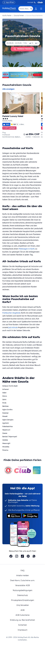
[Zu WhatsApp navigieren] (34, 556)
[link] (35, 8)
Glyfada (5, 440)
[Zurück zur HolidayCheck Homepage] (9, 8)
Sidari (4, 393)
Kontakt (30, 2)
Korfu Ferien (7, 15)
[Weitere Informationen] (24, 134)
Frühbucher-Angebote (11, 313)
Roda (4, 403)
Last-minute (13, 327)
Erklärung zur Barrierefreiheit (22, 620)
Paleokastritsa (7, 426)
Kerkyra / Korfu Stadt (10, 386)
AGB (22, 610)
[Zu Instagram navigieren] (17, 556)
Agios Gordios (7, 409)
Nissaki (4, 416)
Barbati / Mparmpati (9, 436)
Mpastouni (6, 430)
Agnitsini (5, 423)
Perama (5, 450)
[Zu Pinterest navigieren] (28, 556)
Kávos (4, 396)
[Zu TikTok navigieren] (22, 556)
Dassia (4, 433)
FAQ (22, 570)
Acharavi (5, 389)
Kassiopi (5, 413)
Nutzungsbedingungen (22, 590)
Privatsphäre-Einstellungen (22, 600)
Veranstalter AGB (22, 585)
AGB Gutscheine (22, 615)
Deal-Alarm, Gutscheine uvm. (22, 580)
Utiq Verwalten (22, 605)
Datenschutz (22, 595)
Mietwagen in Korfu (27, 248)
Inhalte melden (22, 575)
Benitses (5, 406)
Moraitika (5, 447)
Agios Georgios (7, 420)
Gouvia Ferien (19, 15)
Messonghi (6, 443)
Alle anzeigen (8, 89)
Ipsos (4, 399)
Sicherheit (22, 625)
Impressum (22, 630)
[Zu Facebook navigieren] (11, 556)
